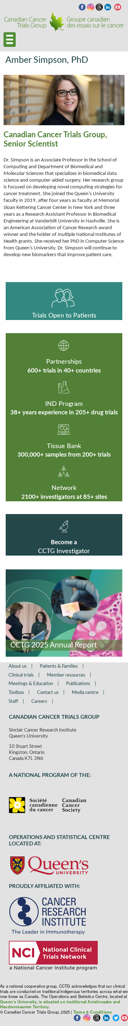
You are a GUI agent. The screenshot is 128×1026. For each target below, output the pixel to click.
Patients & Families (59, 666)
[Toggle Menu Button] (10, 39)
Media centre (85, 692)
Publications (78, 684)
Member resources (66, 675)
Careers (39, 701)
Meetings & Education (31, 684)
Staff (13, 701)
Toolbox (16, 692)
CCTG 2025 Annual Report (53, 645)
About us (18, 666)
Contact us (48, 692)
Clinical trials (21, 675)
